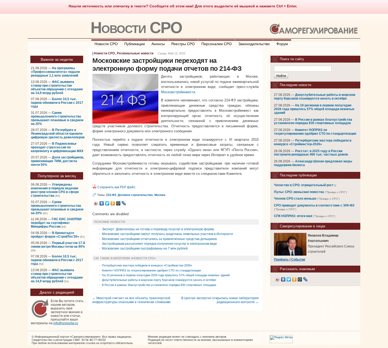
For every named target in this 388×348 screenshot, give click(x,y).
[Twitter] (107, 203)
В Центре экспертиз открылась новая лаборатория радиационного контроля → (220, 300)
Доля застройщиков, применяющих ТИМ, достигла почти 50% (57, 161)
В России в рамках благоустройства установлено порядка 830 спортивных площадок (159, 284)
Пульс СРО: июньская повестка (299, 192)
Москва (159, 194)
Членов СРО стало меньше (295, 198)
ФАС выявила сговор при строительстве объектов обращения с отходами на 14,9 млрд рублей (57, 87)
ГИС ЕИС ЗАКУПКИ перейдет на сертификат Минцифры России (56, 222)
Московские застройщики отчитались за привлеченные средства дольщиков (159, 239)
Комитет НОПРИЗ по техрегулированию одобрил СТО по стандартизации (151, 270)
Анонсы (158, 44)
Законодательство (254, 44)
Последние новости (295, 85)
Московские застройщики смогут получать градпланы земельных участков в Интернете (167, 234)
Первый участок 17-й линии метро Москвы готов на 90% (58, 244)
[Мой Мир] (118, 203)
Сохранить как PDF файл (116, 187)
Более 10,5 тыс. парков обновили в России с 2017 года (57, 102)
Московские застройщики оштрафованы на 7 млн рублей (145, 248)
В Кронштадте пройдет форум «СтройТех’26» (55, 234)
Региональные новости (135, 53)
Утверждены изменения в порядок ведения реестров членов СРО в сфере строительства (55, 190)
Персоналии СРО (216, 44)
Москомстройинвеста (178, 92)
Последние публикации (298, 175)
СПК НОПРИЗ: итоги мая (293, 216)
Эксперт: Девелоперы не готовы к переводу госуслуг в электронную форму (158, 229)
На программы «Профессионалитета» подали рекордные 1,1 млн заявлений (55, 71)
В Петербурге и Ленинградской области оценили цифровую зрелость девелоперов (57, 133)
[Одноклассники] (113, 203)
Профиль (281, 259)
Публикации (134, 44)
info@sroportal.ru (65, 323)
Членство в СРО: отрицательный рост (304, 185)
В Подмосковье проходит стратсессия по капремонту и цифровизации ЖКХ (57, 147)
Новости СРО (136, 27)
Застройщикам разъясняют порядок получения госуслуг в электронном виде (159, 244)
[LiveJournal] (124, 203)
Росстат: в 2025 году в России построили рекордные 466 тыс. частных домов (311, 152)
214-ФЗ (111, 194)
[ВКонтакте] (102, 203)
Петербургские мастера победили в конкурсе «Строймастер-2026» (147, 265)
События (298, 259)
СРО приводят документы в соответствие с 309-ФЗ (314, 205)
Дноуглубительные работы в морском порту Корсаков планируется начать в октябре (159, 279)
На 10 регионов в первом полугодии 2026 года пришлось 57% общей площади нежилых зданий (166, 275)
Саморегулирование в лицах (302, 226)
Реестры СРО (183, 44)
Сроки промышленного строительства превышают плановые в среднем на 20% (57, 118)
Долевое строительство (135, 194)
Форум (282, 44)
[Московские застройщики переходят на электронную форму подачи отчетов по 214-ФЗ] (125, 122)
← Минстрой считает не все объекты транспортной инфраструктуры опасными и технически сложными (131, 300)
